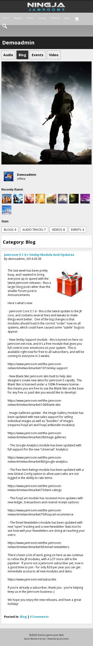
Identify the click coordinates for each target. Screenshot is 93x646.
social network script (34, 638)
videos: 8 (58, 230)
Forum (5, 18)
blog (23, 617)
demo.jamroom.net (51, 635)
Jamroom (64, 638)
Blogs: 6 (10, 230)
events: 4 (77, 230)
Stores (30, 18)
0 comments (39, 617)
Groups (42, 18)
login (67, 18)
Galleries (55, 18)
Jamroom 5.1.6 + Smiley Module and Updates (39, 254)
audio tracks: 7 (34, 230)
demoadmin (26, 174)
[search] (5, 26)
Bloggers (18, 18)
